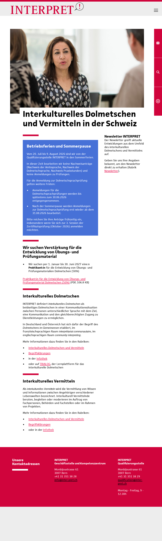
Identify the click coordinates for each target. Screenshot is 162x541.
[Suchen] (158, 72)
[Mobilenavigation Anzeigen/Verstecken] (156, 10)
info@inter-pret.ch (65, 480)
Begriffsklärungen (39, 353)
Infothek (42, 358)
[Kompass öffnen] (158, 101)
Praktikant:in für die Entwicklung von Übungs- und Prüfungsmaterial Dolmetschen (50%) (54, 280)
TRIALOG (45, 364)
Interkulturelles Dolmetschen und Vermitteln (56, 348)
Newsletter (111, 171)
